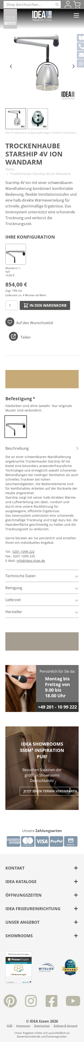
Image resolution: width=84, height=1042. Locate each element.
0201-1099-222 (23, 551)
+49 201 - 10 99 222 (57, 707)
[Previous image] (10, 66)
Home (9, 169)
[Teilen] (13, 336)
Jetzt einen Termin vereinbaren (50, 791)
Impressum (23, 1026)
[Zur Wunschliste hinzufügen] (9, 321)
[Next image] (73, 66)
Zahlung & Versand (65, 1026)
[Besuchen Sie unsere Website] (10, 19)
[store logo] (42, 16)
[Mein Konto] (67, 4)
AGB (9, 1026)
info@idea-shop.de (31, 560)
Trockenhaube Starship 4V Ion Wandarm (40, 174)
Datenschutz (42, 1026)
